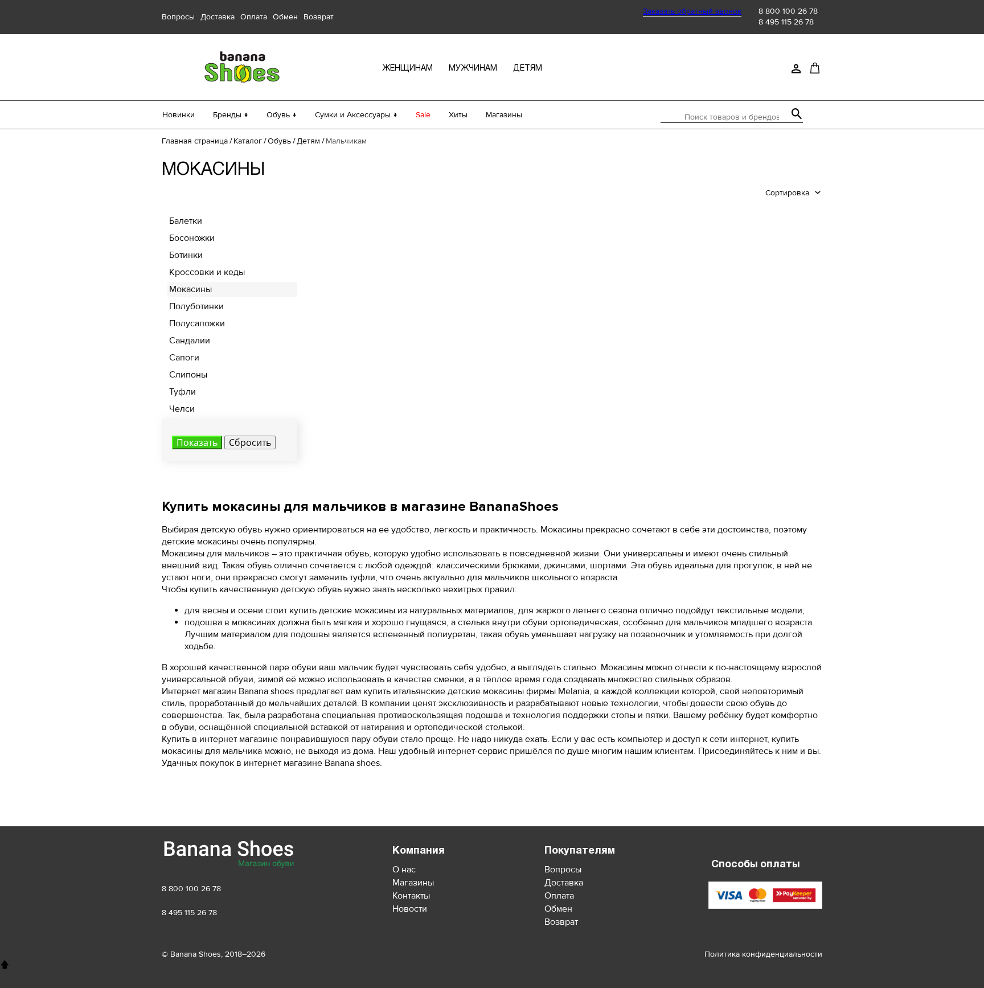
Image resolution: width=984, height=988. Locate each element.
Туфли (182, 391)
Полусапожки (197, 323)
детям (527, 68)
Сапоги (184, 357)
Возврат (319, 17)
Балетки (185, 221)
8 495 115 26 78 (786, 22)
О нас (404, 869)
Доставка (217, 17)
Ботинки (186, 255)
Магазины (504, 115)
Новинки (178, 115)
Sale (423, 115)
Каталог (247, 141)
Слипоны (188, 374)
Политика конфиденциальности (763, 954)
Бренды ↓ (230, 115)
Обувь (279, 141)
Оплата (253, 17)
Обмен (285, 17)
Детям (308, 141)
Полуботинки (196, 306)
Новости (409, 909)
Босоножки (192, 238)
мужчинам (473, 68)
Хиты (458, 115)
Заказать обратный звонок (692, 11)
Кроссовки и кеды (207, 272)
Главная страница (195, 141)
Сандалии (189, 340)
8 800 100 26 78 (788, 11)
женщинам (407, 68)
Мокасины (190, 289)
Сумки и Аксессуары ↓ (356, 115)
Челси (182, 409)
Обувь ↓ (281, 115)
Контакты (411, 895)
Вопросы (178, 17)
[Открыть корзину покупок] (814, 67)
